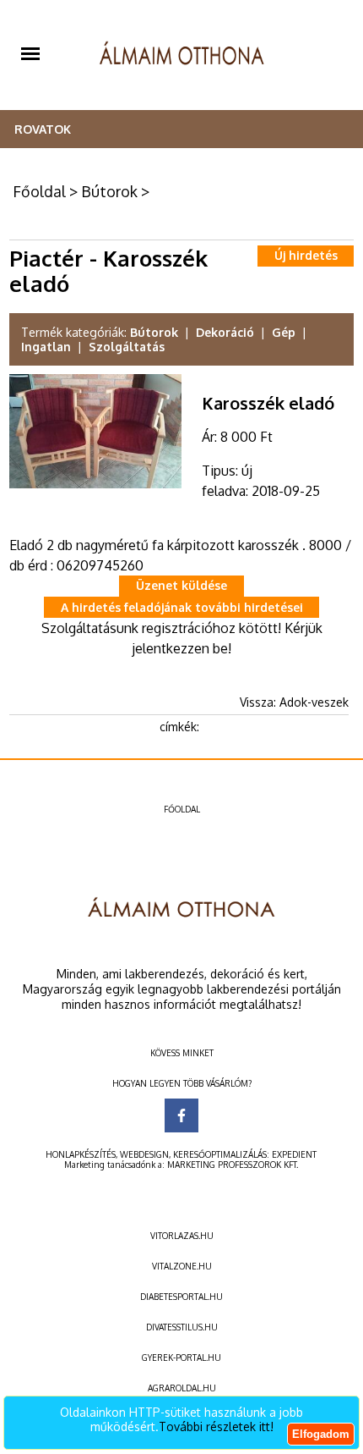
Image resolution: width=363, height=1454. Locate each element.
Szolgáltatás (127, 346)
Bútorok (109, 191)
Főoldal (39, 191)
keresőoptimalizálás (220, 1154)
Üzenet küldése (181, 585)
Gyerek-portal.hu (181, 1357)
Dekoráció (225, 332)
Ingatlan (46, 346)
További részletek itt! (216, 1426)
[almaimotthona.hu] (182, 55)
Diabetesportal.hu (181, 1297)
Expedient (294, 1154)
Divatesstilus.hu (182, 1327)
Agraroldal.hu (182, 1388)
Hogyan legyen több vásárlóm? (182, 1083)
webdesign (144, 1154)
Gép (283, 332)
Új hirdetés (306, 255)
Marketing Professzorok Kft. (232, 1164)
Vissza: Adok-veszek (294, 702)
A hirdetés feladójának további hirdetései (182, 607)
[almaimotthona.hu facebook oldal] (181, 1115)
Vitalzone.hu (182, 1266)
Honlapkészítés (81, 1154)
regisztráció (177, 628)
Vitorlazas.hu (182, 1236)
